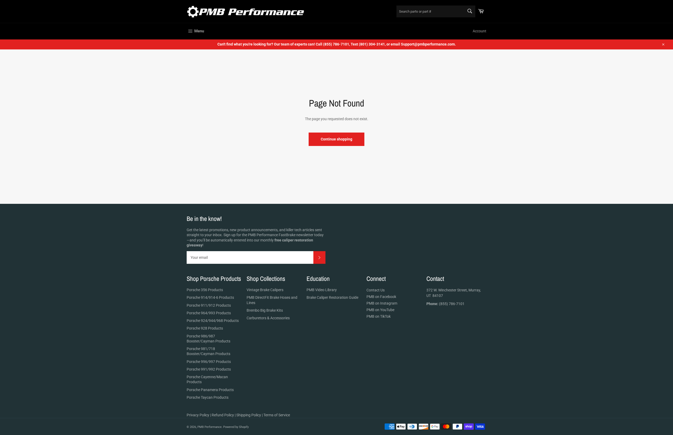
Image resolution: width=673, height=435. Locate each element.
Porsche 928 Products (205, 328)
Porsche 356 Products (205, 290)
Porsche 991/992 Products (209, 369)
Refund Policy (223, 415)
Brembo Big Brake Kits (265, 310)
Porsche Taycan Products (207, 397)
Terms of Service (276, 415)
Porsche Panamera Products (210, 390)
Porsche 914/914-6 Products (210, 297)
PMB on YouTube (380, 310)
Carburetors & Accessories (268, 318)
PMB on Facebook (381, 297)
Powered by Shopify (236, 427)
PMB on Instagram (381, 303)
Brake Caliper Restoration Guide (332, 297)
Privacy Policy (198, 415)
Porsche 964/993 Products (209, 313)
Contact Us (375, 290)
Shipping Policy (248, 415)
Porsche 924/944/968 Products (213, 320)
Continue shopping (336, 139)
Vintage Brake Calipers (265, 290)
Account (479, 31)
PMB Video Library (322, 290)
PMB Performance (209, 427)
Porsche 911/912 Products (209, 305)
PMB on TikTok (378, 316)
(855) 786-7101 (445, 304)
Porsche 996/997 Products (209, 362)
